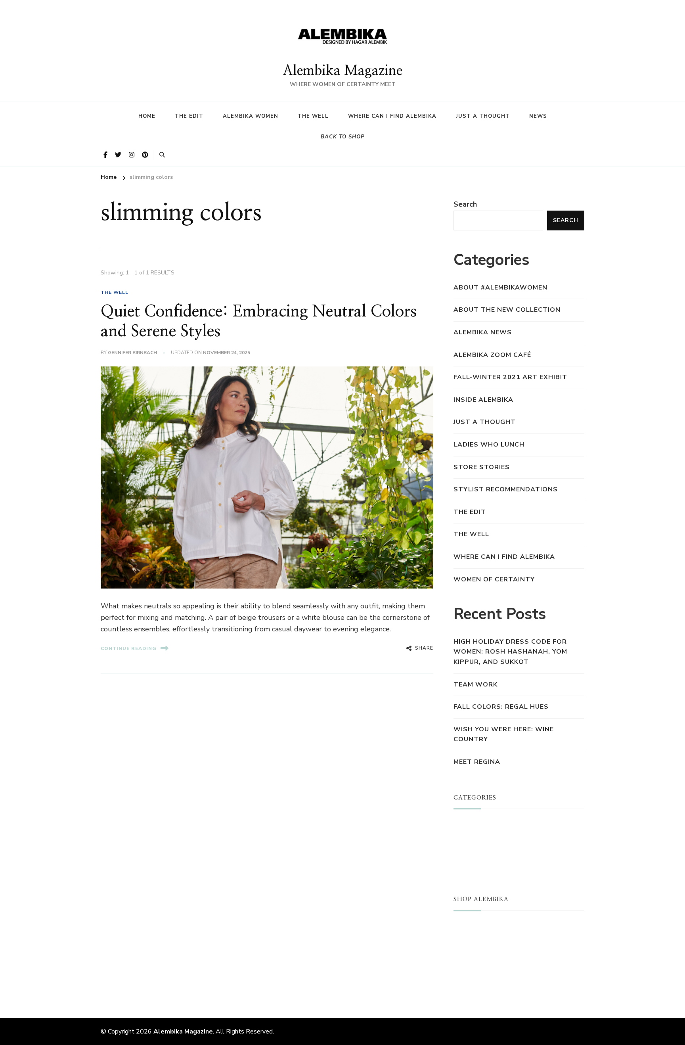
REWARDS (471, 977)
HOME (146, 116)
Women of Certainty (494, 579)
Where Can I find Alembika (392, 116)
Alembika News (482, 332)
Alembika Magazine (342, 71)
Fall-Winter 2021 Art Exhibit (510, 377)
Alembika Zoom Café (492, 355)
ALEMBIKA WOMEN (486, 837)
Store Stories (481, 467)
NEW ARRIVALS (480, 939)
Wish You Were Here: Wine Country (503, 734)
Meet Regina (476, 761)
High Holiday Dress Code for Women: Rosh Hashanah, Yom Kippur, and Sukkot (510, 651)
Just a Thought (483, 116)
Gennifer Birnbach (132, 352)
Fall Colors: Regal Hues (501, 706)
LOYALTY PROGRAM (487, 964)
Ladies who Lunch (488, 444)
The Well (313, 116)
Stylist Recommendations (505, 489)
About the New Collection (507, 309)
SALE (462, 952)
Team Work (475, 684)
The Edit (189, 116)
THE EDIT (469, 512)
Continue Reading (129, 648)
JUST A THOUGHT (485, 825)
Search (465, 204)
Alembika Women (250, 116)
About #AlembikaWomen (500, 287)
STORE (465, 927)
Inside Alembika (483, 399)
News (538, 116)
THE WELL (114, 292)
